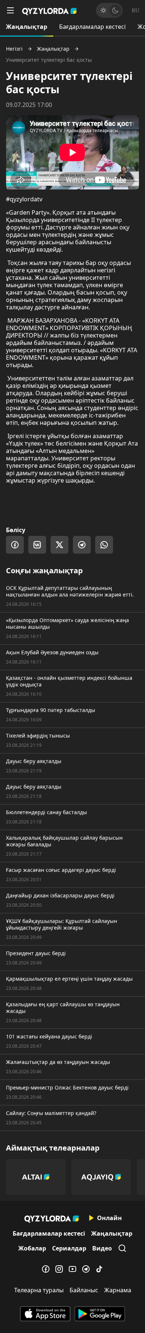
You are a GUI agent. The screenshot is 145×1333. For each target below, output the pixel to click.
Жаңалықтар (26, 27)
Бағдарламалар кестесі (92, 27)
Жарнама (117, 1290)
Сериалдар (69, 1248)
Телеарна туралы (39, 1290)
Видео (102, 1248)
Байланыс (84, 1290)
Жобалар (32, 1248)
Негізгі (14, 49)
